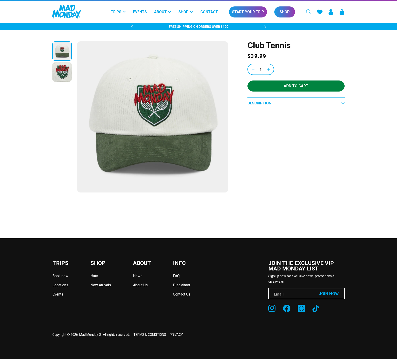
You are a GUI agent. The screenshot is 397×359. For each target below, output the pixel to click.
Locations (60, 285)
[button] (309, 12)
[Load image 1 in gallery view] (62, 51)
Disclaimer (181, 285)
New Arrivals (101, 285)
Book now (60, 276)
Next (265, 26)
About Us (140, 285)
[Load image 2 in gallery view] (62, 72)
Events (57, 294)
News (137, 276)
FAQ (176, 276)
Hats (94, 276)
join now (329, 293)
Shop (285, 12)
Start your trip (248, 12)
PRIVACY (176, 334)
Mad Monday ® (90, 334)
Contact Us (181, 294)
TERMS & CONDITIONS (149, 334)
